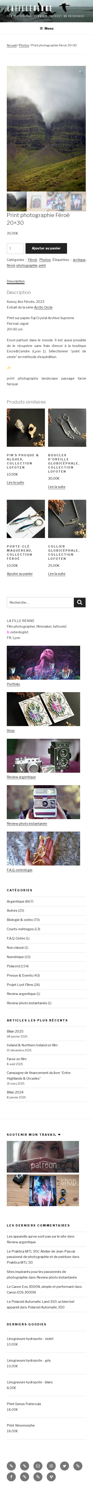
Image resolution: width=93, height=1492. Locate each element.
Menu (48, 28)
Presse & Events (20, 975)
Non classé (15, 948)
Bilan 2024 (15, 1092)
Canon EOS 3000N (21, 1292)
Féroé (32, 260)
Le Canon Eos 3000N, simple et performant (40, 1287)
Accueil (12, 45)
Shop (11, 731)
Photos (24, 45)
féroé (11, 265)
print (42, 265)
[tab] (16, 281)
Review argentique (21, 777)
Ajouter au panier (46, 248)
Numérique (15, 957)
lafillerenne (30, 8)
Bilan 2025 (15, 1031)
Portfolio (13, 684)
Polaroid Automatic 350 (46, 1307)
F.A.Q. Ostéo (16, 938)
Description (16, 281)
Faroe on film (16, 1059)
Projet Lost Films (20, 985)
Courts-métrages (20, 929)
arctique (79, 260)
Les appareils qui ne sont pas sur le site (36, 1236)
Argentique (15, 901)
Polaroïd (13, 966)
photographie (26, 265)
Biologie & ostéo (20, 920)
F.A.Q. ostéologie (20, 870)
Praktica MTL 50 (20, 1262)
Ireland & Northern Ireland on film (32, 1045)
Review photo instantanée (27, 824)
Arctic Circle (43, 307)
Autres (12, 911)
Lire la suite (15, 483)
